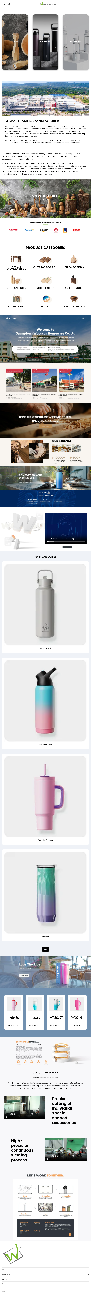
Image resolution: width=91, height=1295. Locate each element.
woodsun (8, 1292)
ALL (45, 949)
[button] (4, 4)
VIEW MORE (13, 1026)
